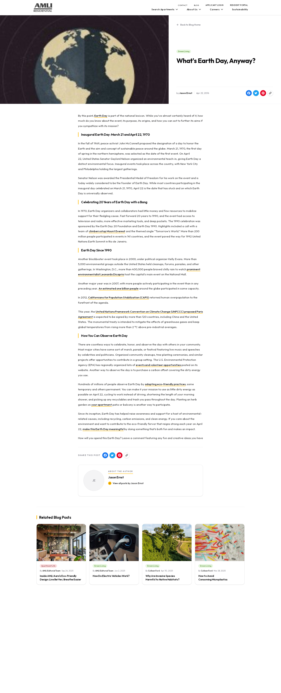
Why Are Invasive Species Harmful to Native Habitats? (162, 577)
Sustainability (240, 9)
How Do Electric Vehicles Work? (111, 575)
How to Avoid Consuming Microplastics (212, 577)
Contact (182, 5)
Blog (196, 5)
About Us (192, 9)
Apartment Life (48, 566)
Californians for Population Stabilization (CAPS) (118, 297)
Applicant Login (215, 5)
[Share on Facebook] (249, 93)
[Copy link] (270, 93)
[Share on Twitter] (256, 93)
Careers (215, 9)
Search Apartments (163, 9)
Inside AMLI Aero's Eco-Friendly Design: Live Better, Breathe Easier (60, 577)
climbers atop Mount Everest (107, 231)
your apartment (101, 404)
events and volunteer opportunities (158, 365)
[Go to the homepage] (43, 7)
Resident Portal (239, 5)
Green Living (183, 51)
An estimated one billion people (119, 288)
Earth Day (100, 115)
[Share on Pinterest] (263, 93)
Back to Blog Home (190, 24)
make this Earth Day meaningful (103, 429)
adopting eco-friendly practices (165, 384)
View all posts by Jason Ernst (128, 483)
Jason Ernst (185, 93)
